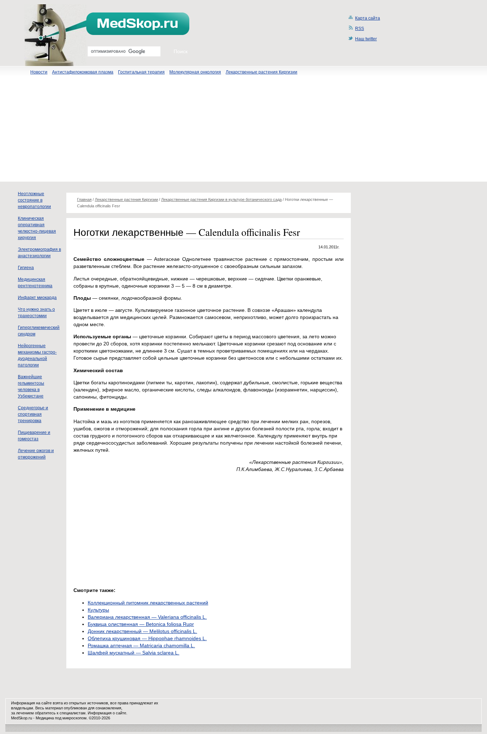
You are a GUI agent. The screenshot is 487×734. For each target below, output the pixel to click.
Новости (38, 72)
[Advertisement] (243, 132)
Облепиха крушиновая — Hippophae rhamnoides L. (147, 638)
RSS (359, 28)
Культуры (98, 610)
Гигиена (26, 267)
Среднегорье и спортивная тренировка (33, 414)
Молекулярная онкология (195, 72)
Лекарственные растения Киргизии (261, 72)
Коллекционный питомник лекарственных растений (148, 603)
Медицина (45, 718)
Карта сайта (367, 18)
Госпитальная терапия (141, 72)
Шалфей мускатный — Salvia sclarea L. (133, 652)
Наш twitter (366, 38)
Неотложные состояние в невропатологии (34, 200)
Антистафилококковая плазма (82, 72)
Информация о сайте (107, 713)
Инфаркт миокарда (37, 297)
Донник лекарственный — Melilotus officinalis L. (142, 631)
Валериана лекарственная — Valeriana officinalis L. (147, 617)
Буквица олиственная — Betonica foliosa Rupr (141, 624)
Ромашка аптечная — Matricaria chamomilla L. (141, 645)
